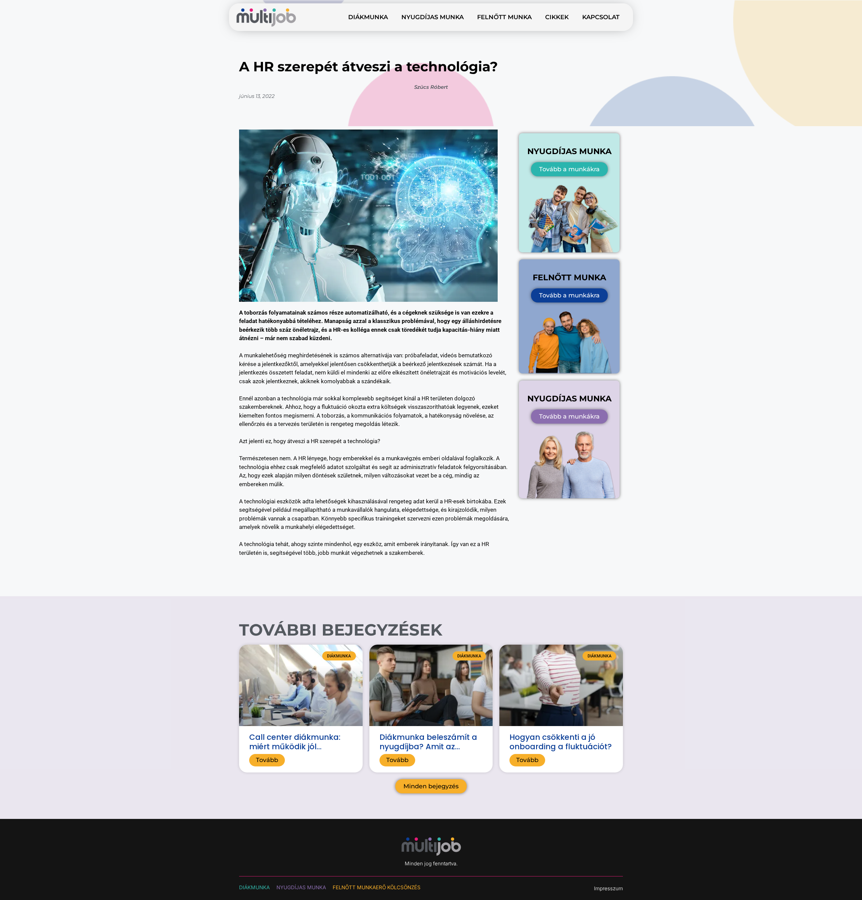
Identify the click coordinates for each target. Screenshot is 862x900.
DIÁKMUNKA (254, 887)
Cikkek (557, 17)
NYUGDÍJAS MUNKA (301, 887)
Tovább (267, 760)
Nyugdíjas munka (432, 17)
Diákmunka (368, 17)
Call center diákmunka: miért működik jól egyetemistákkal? (294, 746)
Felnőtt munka (504, 17)
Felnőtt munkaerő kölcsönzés (377, 887)
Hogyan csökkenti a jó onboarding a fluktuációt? (560, 742)
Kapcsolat (601, 17)
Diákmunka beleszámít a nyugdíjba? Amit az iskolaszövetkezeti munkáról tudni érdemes (428, 751)
